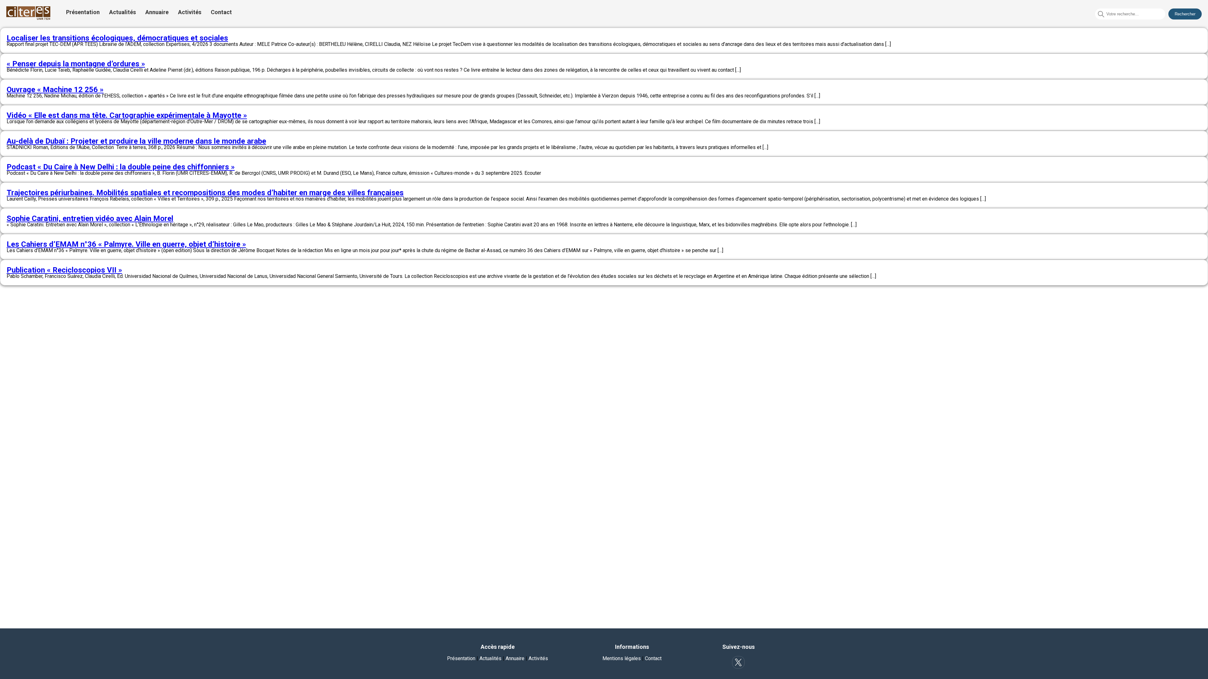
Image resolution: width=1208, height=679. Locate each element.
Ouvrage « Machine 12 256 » (55, 89)
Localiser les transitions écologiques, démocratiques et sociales (117, 38)
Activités (189, 12)
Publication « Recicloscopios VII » (64, 270)
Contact (221, 12)
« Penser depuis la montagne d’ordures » (76, 63)
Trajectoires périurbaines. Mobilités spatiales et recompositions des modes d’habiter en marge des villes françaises (205, 192)
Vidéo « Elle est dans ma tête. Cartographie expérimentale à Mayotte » (127, 115)
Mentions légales (621, 658)
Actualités (122, 12)
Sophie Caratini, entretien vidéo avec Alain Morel (90, 218)
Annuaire (157, 12)
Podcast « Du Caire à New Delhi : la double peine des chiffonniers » (121, 167)
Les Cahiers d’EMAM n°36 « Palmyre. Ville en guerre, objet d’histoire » (126, 244)
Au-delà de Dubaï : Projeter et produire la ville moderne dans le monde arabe (136, 141)
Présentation (83, 12)
